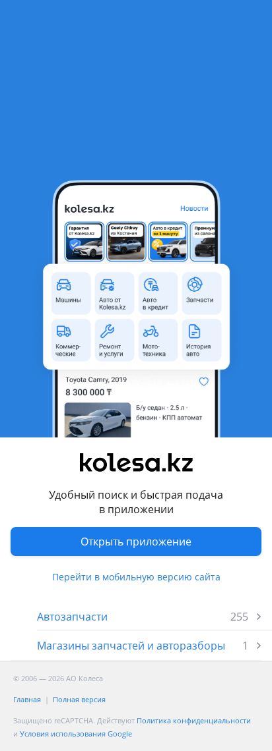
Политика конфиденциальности (194, 720)
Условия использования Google (76, 733)
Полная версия (79, 699)
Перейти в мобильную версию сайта (136, 576)
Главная (27, 699)
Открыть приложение (136, 541)
